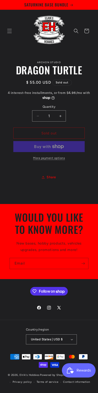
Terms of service (48, 381)
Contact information (76, 381)
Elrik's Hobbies (29, 374)
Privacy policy (22, 381)
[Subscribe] (83, 263)
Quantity (49, 106)
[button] (9, 31)
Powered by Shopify (53, 374)
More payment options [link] (49, 158)
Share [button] (51, 177)
